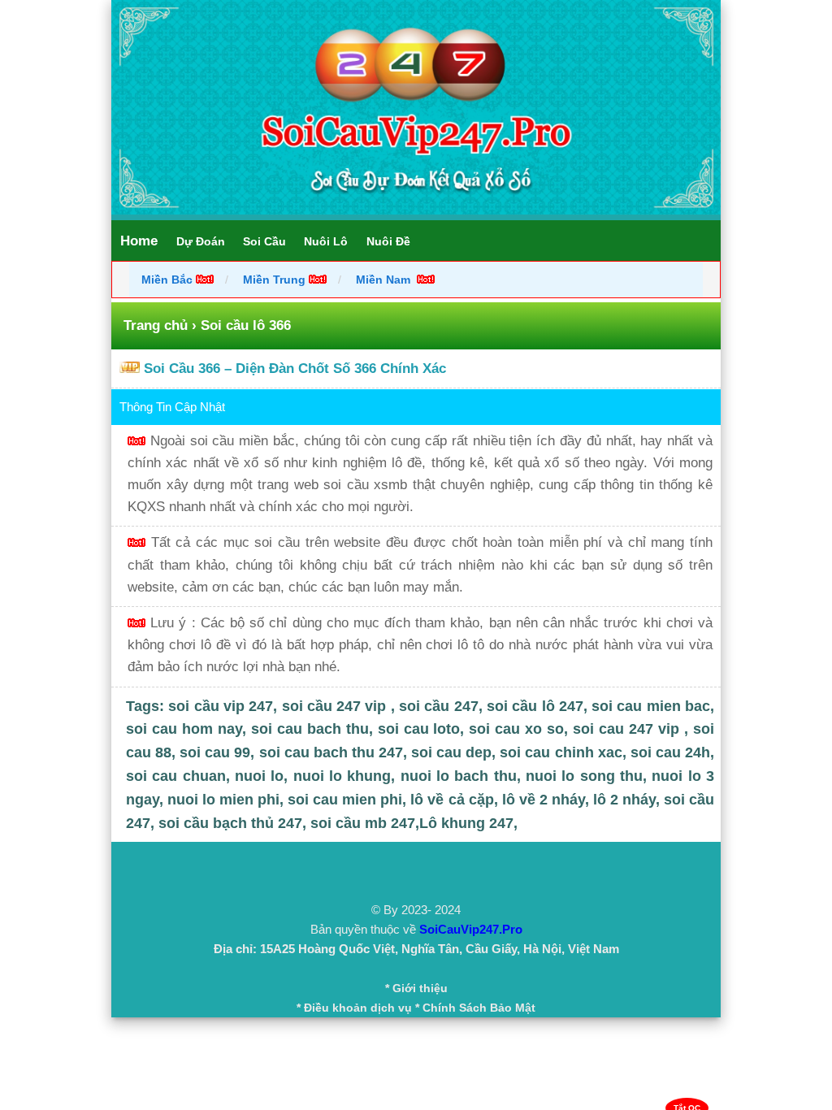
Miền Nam (385, 279)
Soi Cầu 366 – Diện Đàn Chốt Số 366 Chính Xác (295, 368)
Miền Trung (274, 279)
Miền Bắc (168, 279)
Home (139, 241)
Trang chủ (156, 325)
